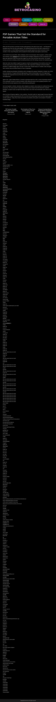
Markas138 (5, 617)
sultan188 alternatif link (7, 157)
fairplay (4, 516)
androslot (5, 478)
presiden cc (5, 540)
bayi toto (4, 123)
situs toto (5, 451)
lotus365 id (5, 550)
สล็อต (4, 147)
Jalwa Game (5, 484)
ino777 (4, 412)
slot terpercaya (6, 671)
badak (4, 347)
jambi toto (5, 626)
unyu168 (4, 614)
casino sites (5, 553)
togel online (5, 284)
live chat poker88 (6, 435)
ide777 (4, 409)
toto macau (5, 259)
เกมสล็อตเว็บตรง (6, 232)
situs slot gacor (6, 152)
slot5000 (4, 681)
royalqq (4, 527)
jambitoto (5, 622)
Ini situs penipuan (6, 329)
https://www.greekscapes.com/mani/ (10, 500)
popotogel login (6, 155)
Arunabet (5, 653)
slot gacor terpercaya (7, 677)
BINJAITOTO (5, 598)
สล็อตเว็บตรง (5, 142)
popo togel (5, 141)
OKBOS (4, 630)
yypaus (4, 566)
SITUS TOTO (5, 431)
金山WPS (4, 318)
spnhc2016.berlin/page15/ (8, 417)
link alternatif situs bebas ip (8, 422)
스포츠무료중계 (6, 459)
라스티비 (4, 548)
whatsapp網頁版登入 (7, 323)
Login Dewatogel (6, 660)
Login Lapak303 (6, 494)
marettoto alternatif (7, 415)
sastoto (4, 636)
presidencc (5, 551)
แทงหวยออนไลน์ (6, 441)
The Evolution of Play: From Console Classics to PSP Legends (28, 110)
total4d (4, 530)
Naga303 (4, 491)
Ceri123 (4, 272)
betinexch (5, 307)
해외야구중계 (5, 403)
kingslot (4, 673)
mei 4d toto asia (6, 420)
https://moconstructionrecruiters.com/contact (12, 503)
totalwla (4, 562)
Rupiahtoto (5, 588)
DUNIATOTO (5, 558)
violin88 (4, 674)
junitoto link (5, 425)
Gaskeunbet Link (6, 650)
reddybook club (6, 510)
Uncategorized (27, 42)
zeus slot (4, 481)
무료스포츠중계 (6, 692)
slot (3, 181)
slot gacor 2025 (6, 521)
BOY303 (4, 641)
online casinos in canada (8, 519)
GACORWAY (5, 289)
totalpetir (5, 564)
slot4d (4, 136)
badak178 (5, 128)
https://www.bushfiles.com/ (8, 574)
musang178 (5, 222)
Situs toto (5, 452)
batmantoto (5, 612)
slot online (5, 336)
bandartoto (5, 545)
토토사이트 (5, 658)
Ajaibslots (5, 652)
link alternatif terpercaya (8, 423)
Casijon (4, 171)
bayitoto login (5, 154)
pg (3, 537)
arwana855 (5, 192)
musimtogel (5, 604)
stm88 (4, 436)
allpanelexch (5, 513)
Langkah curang (6, 546)
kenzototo (5, 489)
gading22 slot (5, 430)
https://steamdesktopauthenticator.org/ (11, 618)
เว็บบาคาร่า (5, 235)
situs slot (4, 642)
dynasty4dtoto (6, 593)
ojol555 (4, 529)
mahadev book (6, 514)
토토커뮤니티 (5, 668)
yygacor (4, 559)
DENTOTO (5, 596)
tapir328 (4, 369)
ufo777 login (5, 532)
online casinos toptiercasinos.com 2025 (11, 305)
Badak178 (5, 262)
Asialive (4, 657)
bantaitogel (5, 125)
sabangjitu (5, 633)
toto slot (4, 146)
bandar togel (5, 149)
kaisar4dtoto (5, 591)
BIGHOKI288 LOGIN (7, 483)
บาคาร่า (4, 447)
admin (6, 42)
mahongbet (5, 139)
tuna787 (4, 221)
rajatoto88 (5, 471)
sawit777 (4, 543)
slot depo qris (5, 492)
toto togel (5, 634)
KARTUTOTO (5, 556)
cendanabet (5, 682)
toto (4, 150)
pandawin (5, 497)
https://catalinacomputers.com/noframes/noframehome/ (14, 498)
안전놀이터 (5, 486)
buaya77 (4, 407)
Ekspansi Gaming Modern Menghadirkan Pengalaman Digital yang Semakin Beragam (45, 111)
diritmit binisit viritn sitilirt (8, 663)
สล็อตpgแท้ (5, 173)
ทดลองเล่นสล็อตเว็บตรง (7, 189)
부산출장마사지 (6, 524)
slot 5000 (4, 454)
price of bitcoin (6, 411)
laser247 (4, 506)
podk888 (4, 237)
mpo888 (4, 594)
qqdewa (4, 554)
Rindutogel (5, 570)
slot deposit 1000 (6, 320)
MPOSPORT (5, 590)
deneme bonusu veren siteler (9, 578)
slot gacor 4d (5, 168)
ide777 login (5, 433)
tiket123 (4, 538)
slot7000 (4, 518)
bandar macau (6, 292)
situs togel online (6, 586)
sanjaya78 (5, 313)
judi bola (4, 253)
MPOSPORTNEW (6, 569)
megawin (4, 443)
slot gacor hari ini (6, 166)
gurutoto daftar (6, 300)
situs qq (4, 487)
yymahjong (5, 534)
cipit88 (4, 126)
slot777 (4, 163)
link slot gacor (5, 144)
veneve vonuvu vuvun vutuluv (9, 661)
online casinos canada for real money (10, 502)
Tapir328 (4, 195)
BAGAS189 (5, 535)
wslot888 (4, 577)
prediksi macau (6, 665)
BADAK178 (5, 198)
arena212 (5, 254)
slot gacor (5, 162)
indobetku (5, 572)
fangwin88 (5, 130)
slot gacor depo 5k (6, 179)
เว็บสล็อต (4, 138)
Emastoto (5, 475)
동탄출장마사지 (6, 522)
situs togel (5, 439)
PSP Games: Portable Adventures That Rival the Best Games (11, 110)
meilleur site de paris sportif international (11, 419)
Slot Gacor (5, 337)
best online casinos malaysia (8, 647)
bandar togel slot (6, 599)
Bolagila (4, 655)
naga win (4, 628)
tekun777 (5, 602)
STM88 (4, 324)
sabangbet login (6, 637)
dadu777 (4, 208)
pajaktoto (5, 438)
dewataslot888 (6, 575)
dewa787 (4, 216)
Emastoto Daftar (6, 476)
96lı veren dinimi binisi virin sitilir (9, 352)
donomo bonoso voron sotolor (9, 669)
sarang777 (5, 542)
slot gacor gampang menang (8, 427)
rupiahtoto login (6, 495)
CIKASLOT (5, 511)
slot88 (4, 133)
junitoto (4, 404)
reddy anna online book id (8, 526)
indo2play (5, 567)
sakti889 (4, 508)
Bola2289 (4, 679)
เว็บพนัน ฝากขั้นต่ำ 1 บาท (7, 165)
